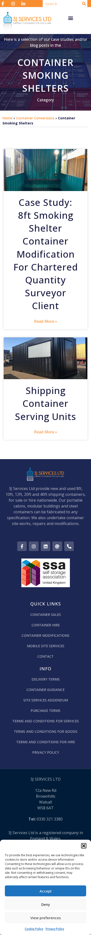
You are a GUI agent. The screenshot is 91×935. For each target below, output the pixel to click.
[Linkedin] (45, 546)
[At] (57, 546)
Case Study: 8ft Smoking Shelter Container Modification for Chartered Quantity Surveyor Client (45, 254)
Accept (46, 891)
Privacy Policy (55, 929)
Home (7, 118)
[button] (83, 845)
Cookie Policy (34, 929)
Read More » (45, 321)
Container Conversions (35, 118)
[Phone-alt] (69, 546)
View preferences (45, 917)
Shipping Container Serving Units (45, 403)
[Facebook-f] (22, 546)
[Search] (83, 3)
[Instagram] (34, 546)
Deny (45, 904)
